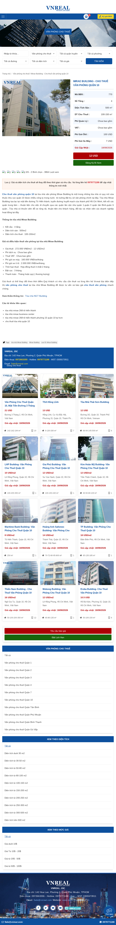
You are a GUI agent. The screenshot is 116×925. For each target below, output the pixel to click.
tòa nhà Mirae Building (19, 342)
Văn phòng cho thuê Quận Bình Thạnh (23, 722)
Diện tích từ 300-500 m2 (16, 812)
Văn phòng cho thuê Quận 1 (18, 662)
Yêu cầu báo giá (58, 631)
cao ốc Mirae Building (49, 342)
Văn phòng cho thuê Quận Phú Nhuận (23, 714)
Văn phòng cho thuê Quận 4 (18, 685)
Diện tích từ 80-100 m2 (16, 775)
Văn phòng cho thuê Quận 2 (18, 670)
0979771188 (93, 182)
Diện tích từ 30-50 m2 (15, 760)
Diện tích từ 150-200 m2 (16, 790)
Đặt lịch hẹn (58, 637)
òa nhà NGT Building (37, 296)
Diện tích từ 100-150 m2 (16, 783)
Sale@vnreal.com (43, 900)
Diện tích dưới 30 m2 (15, 753)
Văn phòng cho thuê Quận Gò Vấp (21, 729)
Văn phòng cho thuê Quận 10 (19, 700)
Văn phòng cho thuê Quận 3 (18, 677)
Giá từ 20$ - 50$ (12, 858)
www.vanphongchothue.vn (75, 900)
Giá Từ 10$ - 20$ (13, 851)
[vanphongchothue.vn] (58, 8)
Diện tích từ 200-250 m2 (16, 798)
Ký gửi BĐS (107, 16)
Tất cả (8, 655)
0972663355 (21, 359)
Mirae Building (34, 342)
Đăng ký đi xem (93, 163)
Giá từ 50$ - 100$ (13, 866)
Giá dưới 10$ (11, 844)
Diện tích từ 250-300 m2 (16, 805)
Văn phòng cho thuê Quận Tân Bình (22, 707)
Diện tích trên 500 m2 (15, 820)
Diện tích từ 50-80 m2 (15, 768)
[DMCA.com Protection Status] (72, 908)
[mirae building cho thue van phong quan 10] (36, 107)
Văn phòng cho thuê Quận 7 (18, 692)
